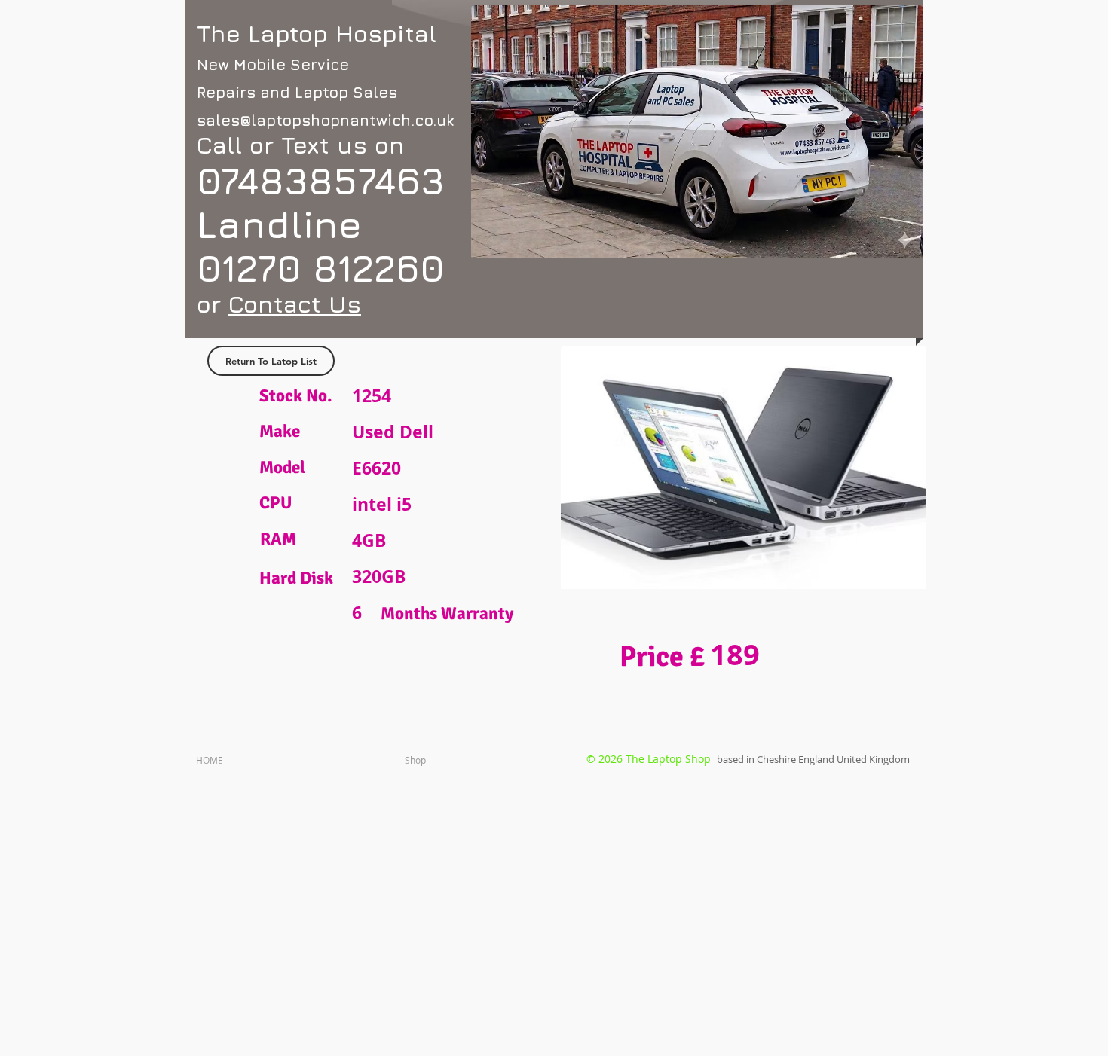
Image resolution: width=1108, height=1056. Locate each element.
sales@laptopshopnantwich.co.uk (325, 120)
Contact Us (294, 304)
